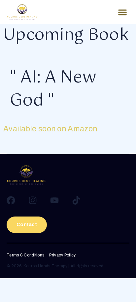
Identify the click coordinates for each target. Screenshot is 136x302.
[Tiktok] (76, 200)
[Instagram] (32, 200)
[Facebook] (11, 200)
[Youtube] (54, 200)
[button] (122, 12)
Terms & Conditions (25, 255)
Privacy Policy (62, 255)
